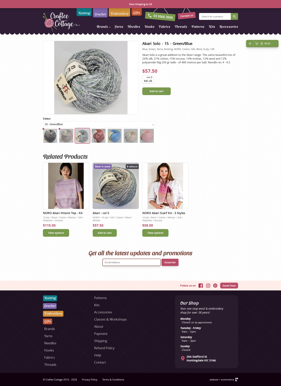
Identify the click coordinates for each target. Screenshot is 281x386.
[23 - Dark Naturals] (50, 135)
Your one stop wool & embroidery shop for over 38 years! (201, 310)
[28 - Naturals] (66, 135)
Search (234, 16)
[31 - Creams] (130, 135)
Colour (47, 118)
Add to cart (156, 91)
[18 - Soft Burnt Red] (98, 135)
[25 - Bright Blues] (114, 135)
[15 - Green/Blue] (82, 135)
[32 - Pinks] (147, 135)
